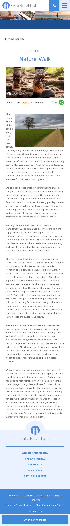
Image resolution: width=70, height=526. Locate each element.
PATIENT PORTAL (35, 459)
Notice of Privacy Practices (20, 505)
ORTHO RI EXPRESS (35, 476)
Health (25, 102)
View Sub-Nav (16, 39)
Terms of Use (35, 511)
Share (55, 102)
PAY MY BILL (35, 464)
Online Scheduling (35, 519)
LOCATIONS (35, 470)
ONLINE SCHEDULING (35, 453)
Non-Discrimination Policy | (50, 505)
